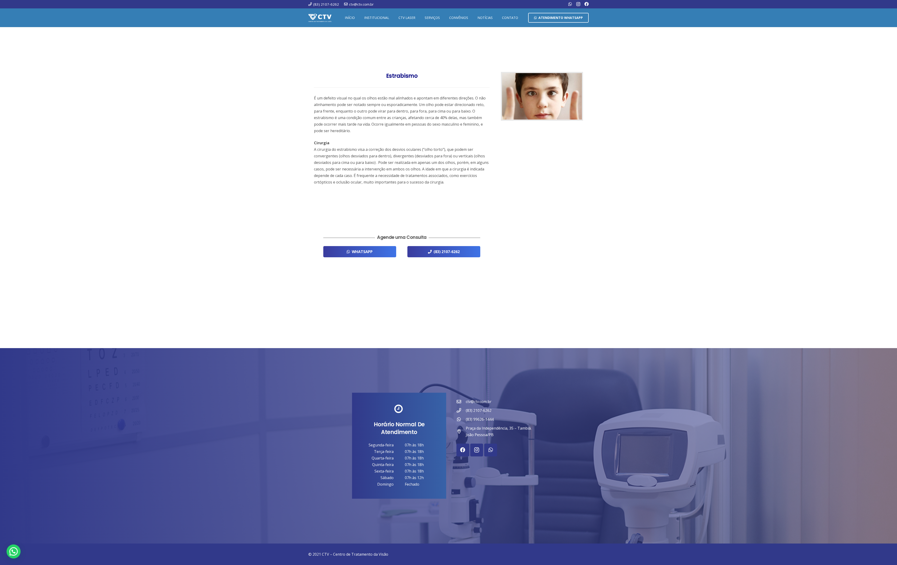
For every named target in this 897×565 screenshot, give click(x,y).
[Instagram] (578, 4)
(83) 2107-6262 (478, 410)
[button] (391, 17)
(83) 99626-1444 (480, 419)
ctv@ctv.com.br (478, 401)
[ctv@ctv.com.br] (461, 401)
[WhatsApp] (570, 4)
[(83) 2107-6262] (461, 410)
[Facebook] (586, 4)
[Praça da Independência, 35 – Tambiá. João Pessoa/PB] (461, 431)
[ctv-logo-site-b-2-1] (319, 18)
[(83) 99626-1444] (461, 419)
